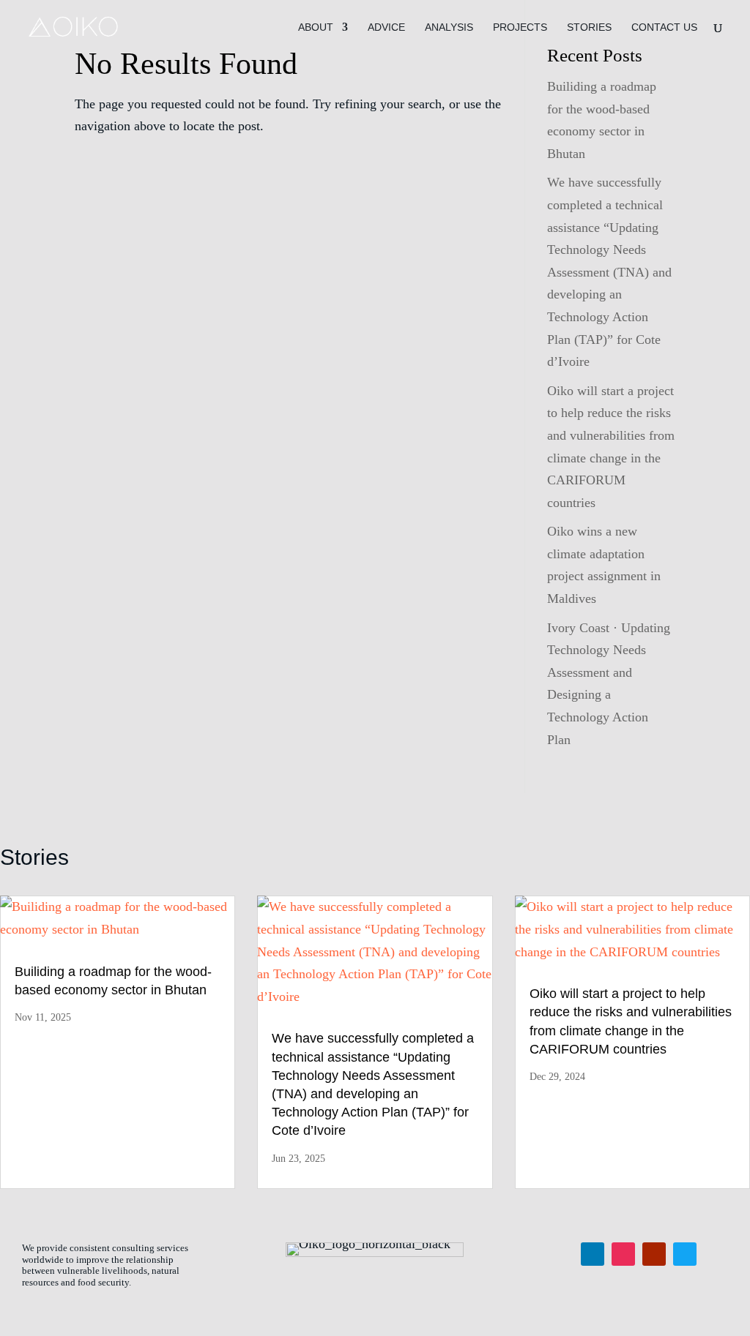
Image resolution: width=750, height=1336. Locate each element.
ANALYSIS (449, 27)
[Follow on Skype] (685, 1254)
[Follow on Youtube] (654, 1254)
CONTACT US (664, 27)
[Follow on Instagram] (623, 1254)
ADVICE (386, 27)
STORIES (589, 27)
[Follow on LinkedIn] (592, 1254)
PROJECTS (520, 27)
